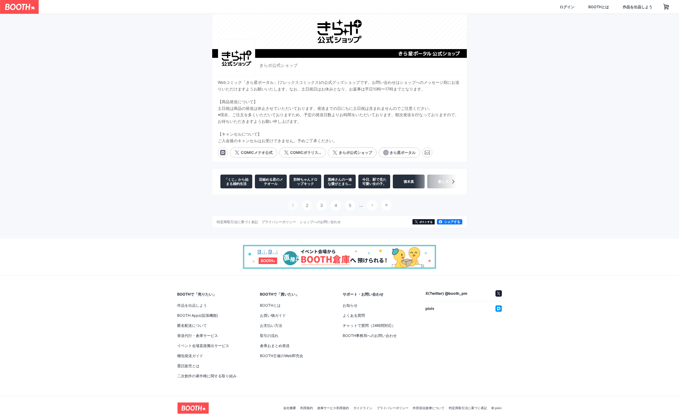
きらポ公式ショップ (278, 63)
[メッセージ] (427, 157)
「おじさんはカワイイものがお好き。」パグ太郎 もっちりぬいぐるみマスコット (338, 300)
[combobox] (101, 7)
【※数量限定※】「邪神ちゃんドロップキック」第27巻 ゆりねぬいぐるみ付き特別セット (252, 307)
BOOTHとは (573, 7)
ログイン (541, 7)
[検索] (155, 7)
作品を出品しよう (612, 7)
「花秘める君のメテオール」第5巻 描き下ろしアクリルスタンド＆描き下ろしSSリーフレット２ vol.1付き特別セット (427, 300)
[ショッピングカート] (641, 7)
